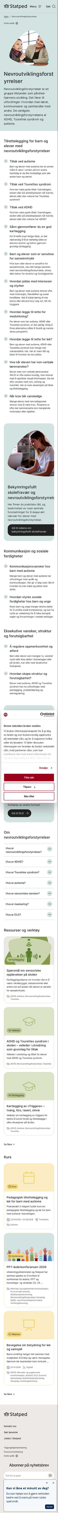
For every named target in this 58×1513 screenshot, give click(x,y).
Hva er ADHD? (14, 861)
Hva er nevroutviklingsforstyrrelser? (24, 850)
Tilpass (27, 786)
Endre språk (9, 23)
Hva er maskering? (17, 904)
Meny (33, 6)
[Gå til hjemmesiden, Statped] (15, 6)
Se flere (8, 1144)
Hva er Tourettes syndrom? (22, 872)
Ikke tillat (29, 796)
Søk (48, 6)
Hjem (6, 16)
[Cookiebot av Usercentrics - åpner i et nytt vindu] (41, 715)
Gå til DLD (18, 813)
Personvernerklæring (13, 1452)
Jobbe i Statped (12, 1438)
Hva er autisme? (15, 882)
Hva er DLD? (13, 914)
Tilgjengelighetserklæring (15, 1447)
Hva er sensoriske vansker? (23, 893)
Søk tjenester (11, 1432)
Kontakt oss (10, 1426)
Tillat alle (29, 777)
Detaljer (43, 768)
